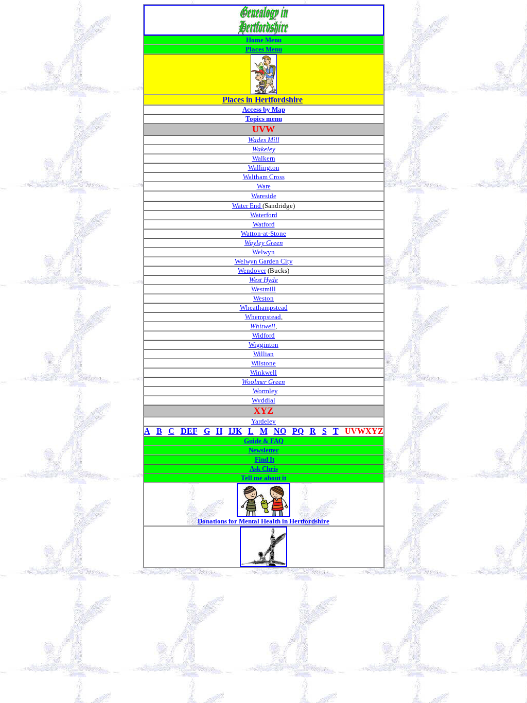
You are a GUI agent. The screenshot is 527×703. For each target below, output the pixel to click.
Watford (264, 224)
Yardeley (263, 421)
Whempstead (263, 317)
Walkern (263, 158)
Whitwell (262, 326)
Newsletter (264, 450)
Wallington (263, 167)
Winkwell (263, 372)
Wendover (252, 270)
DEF (189, 431)
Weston (263, 298)
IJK (235, 431)
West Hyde (263, 280)
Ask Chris (264, 468)
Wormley (265, 391)
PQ (298, 431)
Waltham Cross (264, 177)
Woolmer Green (263, 381)
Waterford (263, 215)
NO (280, 431)
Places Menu (263, 49)
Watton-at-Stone (263, 233)
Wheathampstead (264, 307)
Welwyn (263, 252)
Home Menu (264, 40)
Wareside (263, 196)
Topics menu (263, 118)
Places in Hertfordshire (262, 99)
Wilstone (263, 363)
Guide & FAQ (264, 441)
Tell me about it (263, 478)
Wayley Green (263, 243)
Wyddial (263, 400)
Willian (263, 354)
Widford (263, 335)
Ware (264, 186)
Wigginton (263, 344)
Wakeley (263, 149)
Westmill (263, 289)
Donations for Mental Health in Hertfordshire (263, 521)
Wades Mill (263, 140)
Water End (247, 205)
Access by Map (263, 109)
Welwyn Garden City (264, 261)
